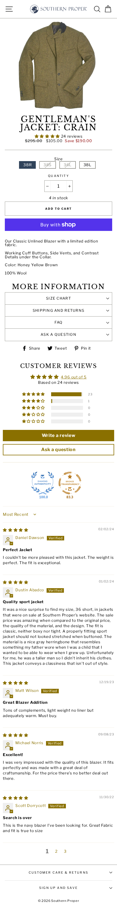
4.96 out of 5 (74, 377)
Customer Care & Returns (58, 872)
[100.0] (42, 483)
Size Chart (58, 298)
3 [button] (65, 851)
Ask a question (58, 334)
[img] (15, 530)
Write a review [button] (59, 435)
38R (27, 165)
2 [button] (56, 851)
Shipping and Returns (59, 310)
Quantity (58, 175)
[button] (48, 136)
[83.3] (69, 483)
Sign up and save (58, 888)
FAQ (59, 322)
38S (47, 165)
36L (68, 165)
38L (87, 165)
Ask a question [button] (58, 449)
